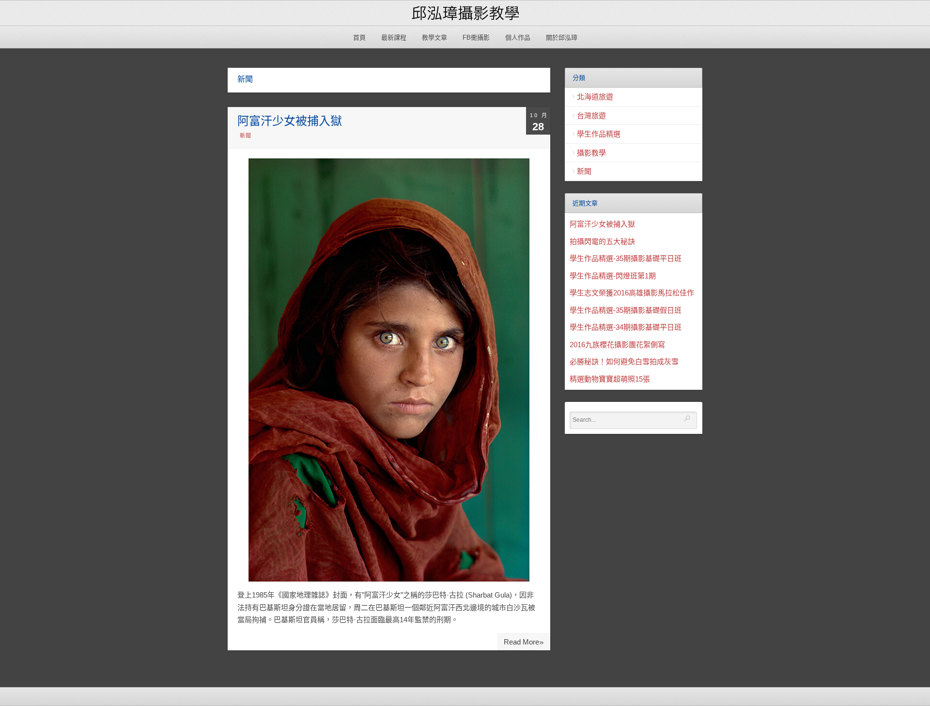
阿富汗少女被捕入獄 (289, 120)
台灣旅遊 (591, 115)
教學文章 (434, 37)
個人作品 (517, 37)
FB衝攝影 (476, 37)
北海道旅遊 (595, 96)
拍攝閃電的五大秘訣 (602, 241)
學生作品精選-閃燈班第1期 (613, 276)
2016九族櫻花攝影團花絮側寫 (617, 344)
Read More (524, 641)
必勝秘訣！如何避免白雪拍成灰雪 (624, 361)
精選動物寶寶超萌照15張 (610, 379)
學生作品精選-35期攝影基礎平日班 (626, 258)
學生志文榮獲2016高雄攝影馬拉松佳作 (632, 293)
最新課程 (393, 37)
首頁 (359, 37)
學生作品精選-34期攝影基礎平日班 (626, 327)
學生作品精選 (598, 134)
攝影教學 (591, 153)
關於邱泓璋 (561, 37)
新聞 (245, 135)
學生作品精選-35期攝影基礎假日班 (626, 310)
